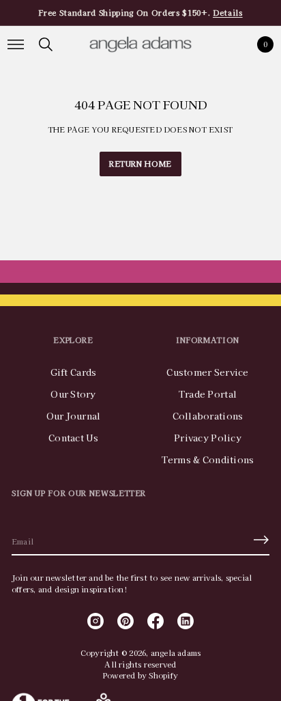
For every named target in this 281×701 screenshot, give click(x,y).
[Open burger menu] (16, 44)
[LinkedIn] (186, 621)
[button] (46, 44)
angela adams (176, 652)
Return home (140, 163)
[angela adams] (140, 44)
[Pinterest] (125, 621)
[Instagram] (95, 621)
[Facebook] (155, 621)
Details (228, 12)
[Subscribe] (261, 540)
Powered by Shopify (140, 675)
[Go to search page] (46, 44)
